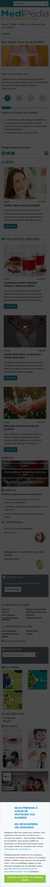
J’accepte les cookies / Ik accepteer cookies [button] (25, 878)
